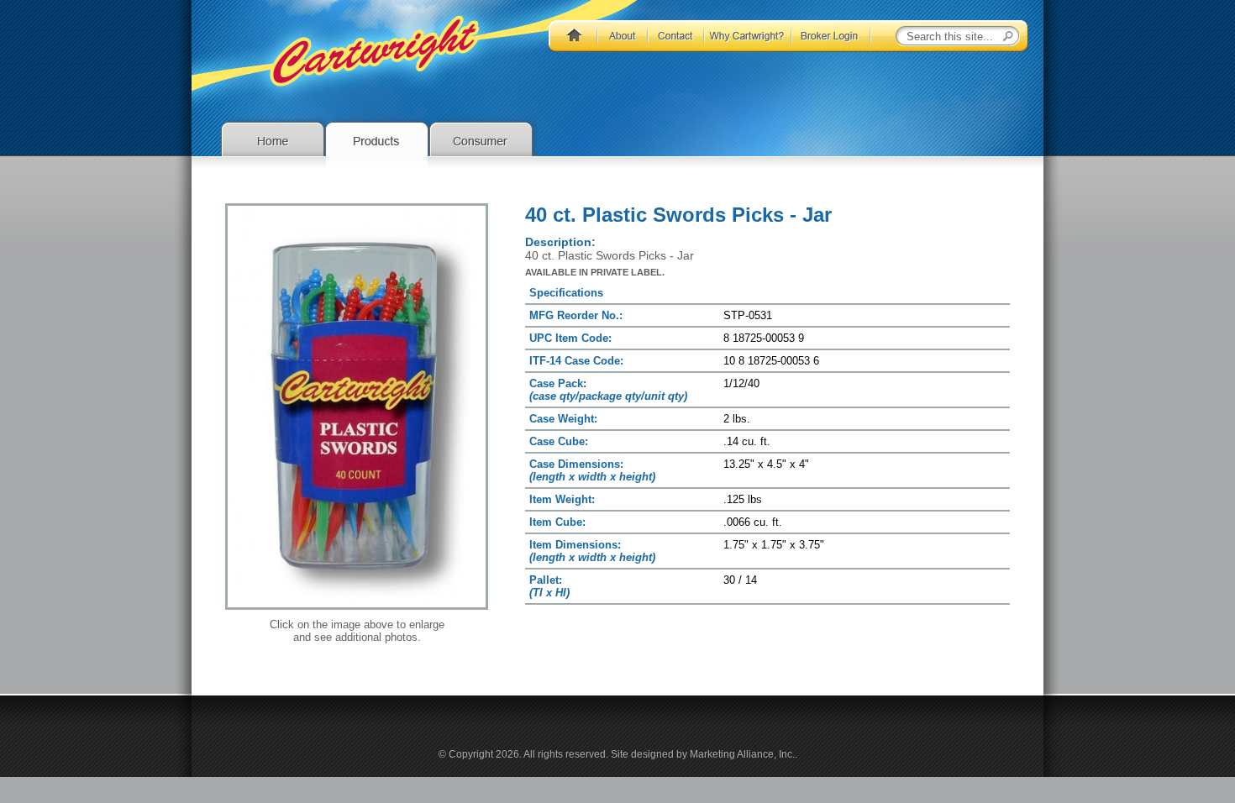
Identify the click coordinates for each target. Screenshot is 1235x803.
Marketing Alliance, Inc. (742, 754)
